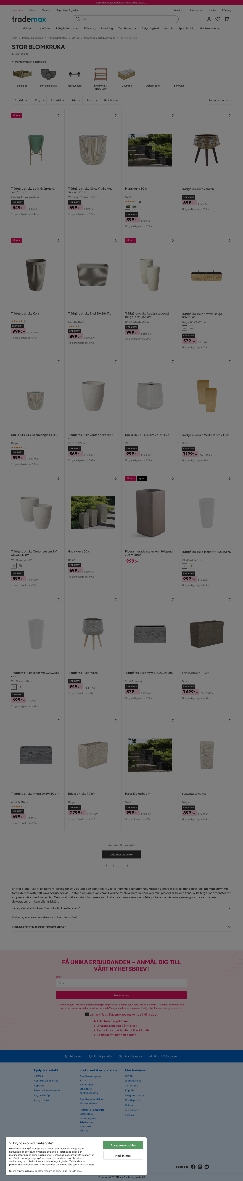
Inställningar (123, 1155)
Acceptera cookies (123, 1145)
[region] (76, 1156)
